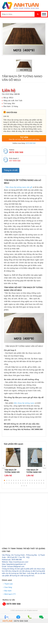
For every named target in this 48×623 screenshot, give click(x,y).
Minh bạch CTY (10, 594)
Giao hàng (8, 587)
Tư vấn (24, 138)
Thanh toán (8, 584)
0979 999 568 (30, 143)
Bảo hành (7, 591)
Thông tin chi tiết (10, 170)
